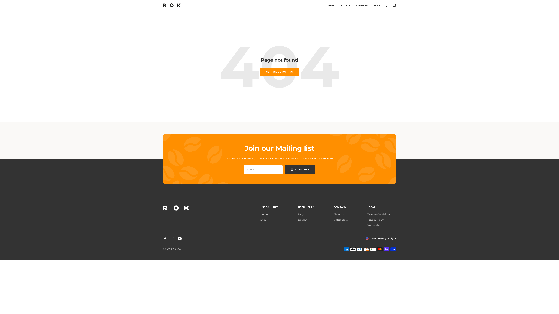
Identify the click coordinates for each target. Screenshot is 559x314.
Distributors (341, 219)
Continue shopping (279, 72)
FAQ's (301, 214)
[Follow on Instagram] (172, 238)
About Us (362, 5)
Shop (343, 5)
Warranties (374, 225)
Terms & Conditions (378, 214)
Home (331, 5)
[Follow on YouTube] (180, 238)
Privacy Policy (375, 219)
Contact (302, 219)
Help (377, 5)
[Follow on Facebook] (165, 238)
